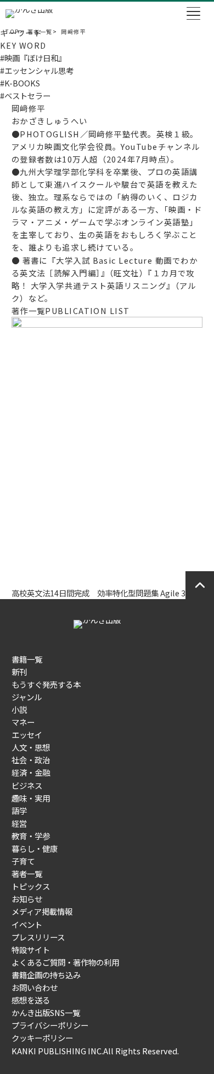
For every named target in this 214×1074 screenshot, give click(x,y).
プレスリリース (38, 937)
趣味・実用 (31, 798)
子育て (23, 861)
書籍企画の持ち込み (46, 974)
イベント (27, 924)
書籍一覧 (27, 659)
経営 (19, 823)
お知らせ (27, 898)
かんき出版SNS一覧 (46, 1012)
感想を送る (31, 1000)
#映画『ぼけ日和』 (33, 57)
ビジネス (27, 785)
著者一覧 (40, 31)
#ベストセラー (25, 95)
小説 (19, 709)
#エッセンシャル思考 (37, 70)
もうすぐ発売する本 (46, 684)
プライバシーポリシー (50, 1025)
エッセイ (27, 734)
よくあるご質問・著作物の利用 (65, 962)
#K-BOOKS (20, 83)
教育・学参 (31, 835)
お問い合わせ (35, 987)
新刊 (19, 671)
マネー (23, 722)
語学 (19, 810)
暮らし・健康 (35, 848)
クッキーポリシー (42, 1037)
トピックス (31, 886)
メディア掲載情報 (42, 911)
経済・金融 (31, 772)
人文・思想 (31, 747)
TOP (12, 31)
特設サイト (31, 949)
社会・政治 (31, 759)
